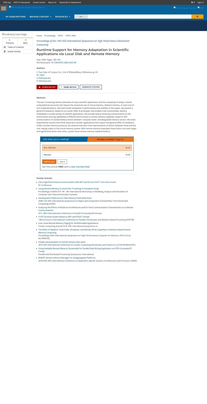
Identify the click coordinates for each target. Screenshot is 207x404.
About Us (52, 2)
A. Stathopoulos (44, 78)
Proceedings (49, 35)
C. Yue (39, 72)
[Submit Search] (197, 16)
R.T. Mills (40, 75)
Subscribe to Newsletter (70, 2)
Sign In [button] (201, 2)
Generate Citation (91, 87)
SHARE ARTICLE (69, 87)
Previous (10, 43)
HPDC (60, 35)
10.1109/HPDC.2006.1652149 (63, 62)
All (81, 16)
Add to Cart (49, 161)
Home (39, 35)
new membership (80, 166)
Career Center (39, 2)
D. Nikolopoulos (44, 81)
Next (25, 43)
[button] (193, 2)
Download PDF (48, 87)
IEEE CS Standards (22, 2)
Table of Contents (15, 47)
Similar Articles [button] (14, 51)
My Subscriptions (16, 17)
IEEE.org (7, 2)
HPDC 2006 (71, 35)
